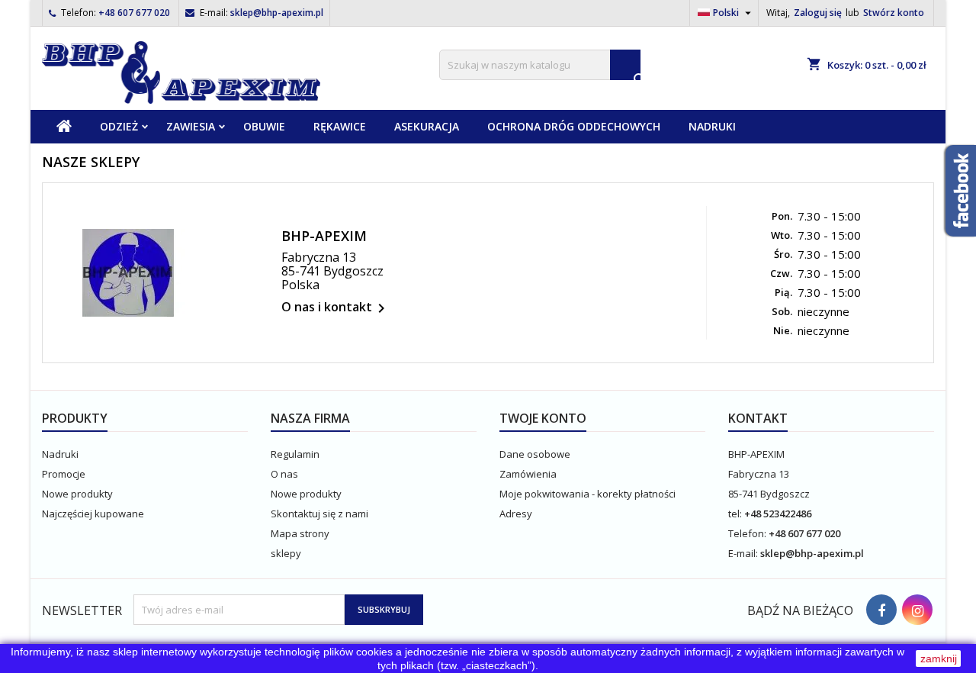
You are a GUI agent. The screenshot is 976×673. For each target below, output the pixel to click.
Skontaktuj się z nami (319, 513)
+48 (753, 513)
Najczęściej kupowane (93, 513)
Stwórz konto (893, 12)
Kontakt (758, 418)
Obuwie (264, 126)
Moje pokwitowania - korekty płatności (587, 494)
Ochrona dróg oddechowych (573, 126)
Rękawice (339, 126)
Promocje (63, 474)
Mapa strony (300, 533)
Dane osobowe (534, 454)
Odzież (119, 126)
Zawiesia (190, 126)
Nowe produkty (77, 494)
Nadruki (712, 126)
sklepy (286, 553)
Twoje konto (542, 418)
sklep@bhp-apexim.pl (276, 12)
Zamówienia (528, 474)
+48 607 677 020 (134, 12)
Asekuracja (426, 126)
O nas (284, 474)
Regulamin (295, 454)
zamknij (938, 658)
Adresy (515, 513)
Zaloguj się (818, 12)
